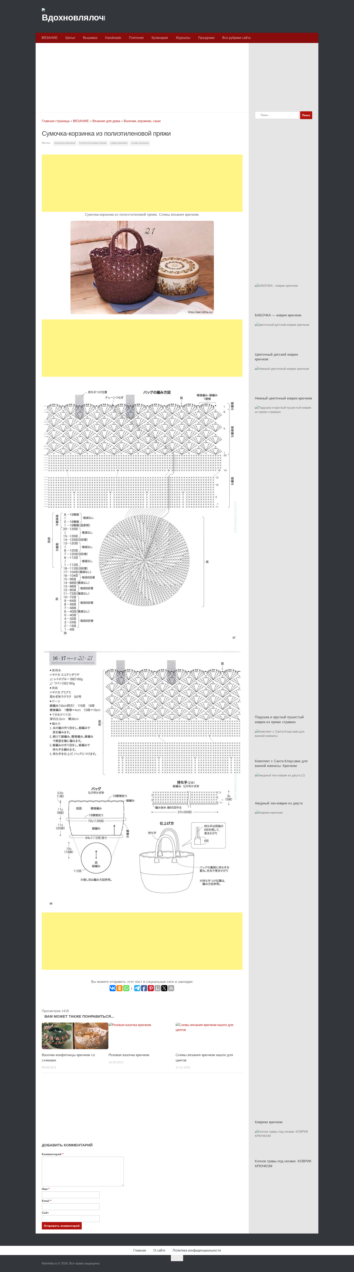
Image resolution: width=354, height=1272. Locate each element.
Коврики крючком (269, 1122)
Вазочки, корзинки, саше (142, 121)
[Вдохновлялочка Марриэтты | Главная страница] (73, 16)
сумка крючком (118, 143)
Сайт (45, 1212)
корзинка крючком (64, 143)
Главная (139, 1250)
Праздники (206, 37)
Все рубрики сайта (236, 37)
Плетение (136, 37)
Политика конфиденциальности (197, 1250)
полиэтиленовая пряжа (93, 143)
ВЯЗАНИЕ (50, 37)
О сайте (159, 1250)
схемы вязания (140, 143)
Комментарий (52, 1154)
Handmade (113, 37)
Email (46, 1200)
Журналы (183, 37)
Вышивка (90, 37)
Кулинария (160, 37)
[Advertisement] (142, 76)
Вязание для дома (106, 121)
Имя (45, 1189)
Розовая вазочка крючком (129, 1055)
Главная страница (55, 121)
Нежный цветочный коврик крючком (283, 398)
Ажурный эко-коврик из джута (279, 803)
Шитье (70, 37)
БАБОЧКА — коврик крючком (278, 315)
